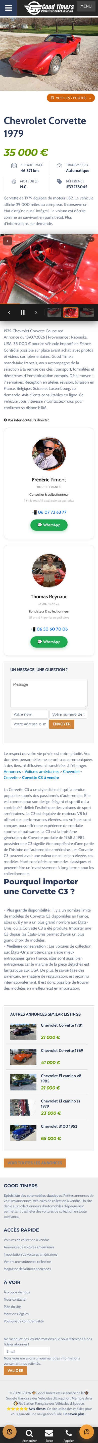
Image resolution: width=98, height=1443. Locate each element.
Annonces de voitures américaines (29, 1247)
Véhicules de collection (49, 1201)
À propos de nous (17, 1292)
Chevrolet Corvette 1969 (62, 1050)
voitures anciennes (17, 1201)
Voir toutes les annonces (35, 1163)
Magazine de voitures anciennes (27, 1269)
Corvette (11, 777)
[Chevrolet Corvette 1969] (23, 1057)
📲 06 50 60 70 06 (49, 629)
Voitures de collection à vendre (26, 1240)
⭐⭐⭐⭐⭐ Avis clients (26, 1408)
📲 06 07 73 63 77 (49, 512)
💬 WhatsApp (49, 525)
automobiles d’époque (61, 1206)
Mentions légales (16, 1314)
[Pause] (22, 312)
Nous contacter (15, 1299)
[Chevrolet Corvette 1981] (23, 1032)
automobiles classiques (44, 1195)
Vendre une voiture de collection (27, 1261)
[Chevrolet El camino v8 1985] (23, 1082)
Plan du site (12, 1306)
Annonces (12, 771)
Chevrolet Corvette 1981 (62, 1025)
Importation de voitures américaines (30, 1254)
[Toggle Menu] (8, 8)
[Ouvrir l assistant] (86, 1431)
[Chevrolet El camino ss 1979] (23, 1107)
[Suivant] (36, 312)
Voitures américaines (42, 771)
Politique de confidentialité (24, 1321)
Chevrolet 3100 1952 (59, 1126)
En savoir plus (73, 1414)
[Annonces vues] (10, 1432)
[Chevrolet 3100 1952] (23, 1133)
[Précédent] (9, 312)
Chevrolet (71, 771)
